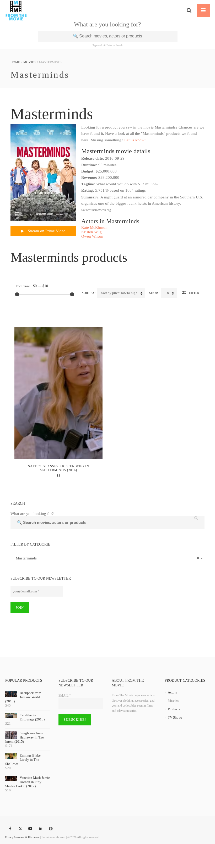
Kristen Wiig (91, 232)
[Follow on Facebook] (10, 829)
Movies (29, 62)
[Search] (189, 10)
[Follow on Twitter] (20, 829)
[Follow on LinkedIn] (40, 829)
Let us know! (135, 140)
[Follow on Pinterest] (51, 829)
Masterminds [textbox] (106, 558)
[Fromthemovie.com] (16, 10)
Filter (194, 293)
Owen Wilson (92, 236)
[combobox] (107, 558)
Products (174, 709)
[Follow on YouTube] (30, 829)
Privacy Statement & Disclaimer (22, 837)
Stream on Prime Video (46, 231)
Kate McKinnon (94, 227)
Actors (172, 692)
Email (64, 695)
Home (15, 62)
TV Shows (175, 717)
